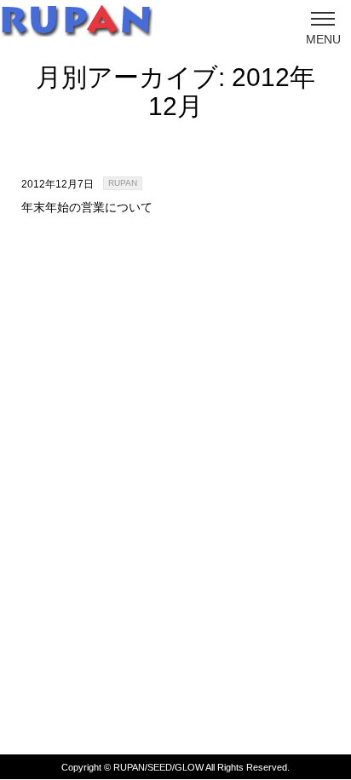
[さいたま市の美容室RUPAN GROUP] (76, 20)
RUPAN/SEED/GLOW (158, 767)
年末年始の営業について (86, 207)
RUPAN (122, 183)
